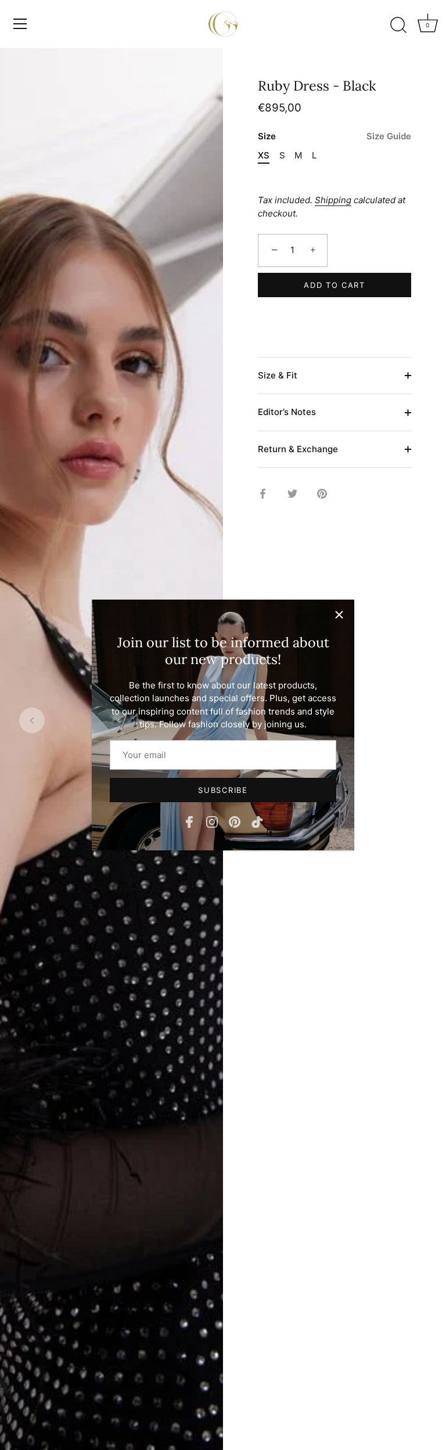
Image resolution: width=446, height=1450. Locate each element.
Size (334, 136)
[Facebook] (189, 821)
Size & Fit (277, 375)
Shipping (333, 199)
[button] (32, 720)
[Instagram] (212, 821)
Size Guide (388, 136)
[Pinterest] (234, 821)
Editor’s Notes (287, 411)
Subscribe (222, 790)
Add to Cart (334, 285)
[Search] (398, 25)
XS (263, 155)
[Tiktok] (257, 821)
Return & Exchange (298, 449)
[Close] (339, 614)
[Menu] (20, 24)
